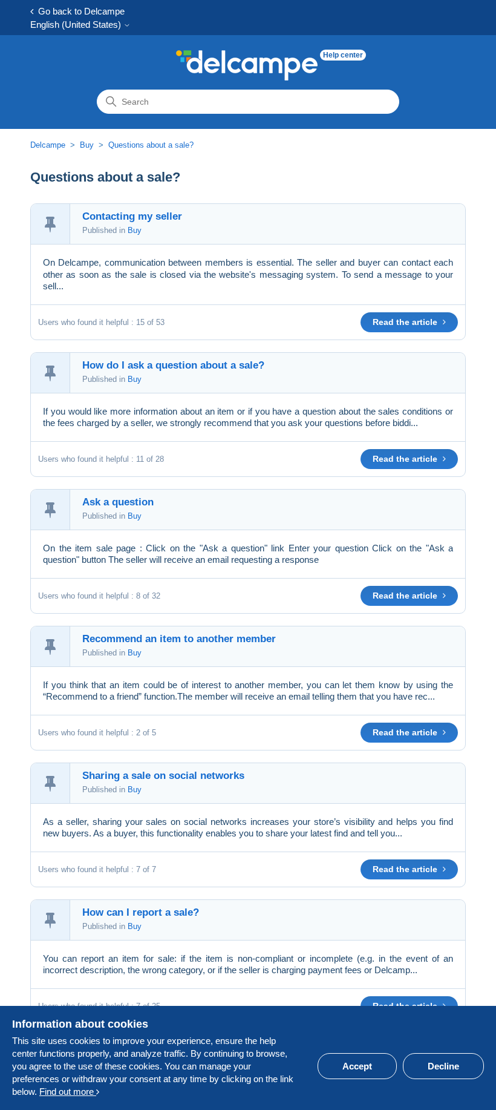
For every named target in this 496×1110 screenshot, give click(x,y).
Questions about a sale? (151, 144)
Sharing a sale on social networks (163, 775)
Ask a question (118, 502)
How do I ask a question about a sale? (173, 365)
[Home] (247, 65)
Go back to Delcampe (79, 11)
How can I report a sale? (140, 912)
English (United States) (76, 24)
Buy (87, 144)
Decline (443, 1066)
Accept (357, 1066)
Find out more (67, 1091)
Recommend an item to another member (179, 639)
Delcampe (47, 144)
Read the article (406, 322)
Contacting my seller (132, 216)
